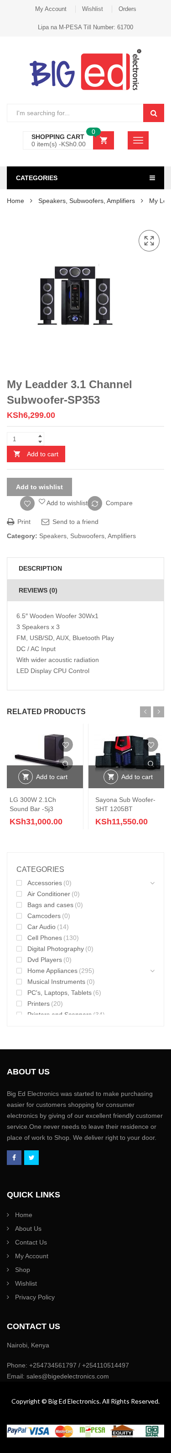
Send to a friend (74, 521)
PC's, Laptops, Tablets (59, 992)
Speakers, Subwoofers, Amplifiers (86, 200)
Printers (38, 1003)
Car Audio (41, 926)
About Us (28, 1228)
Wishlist (92, 8)
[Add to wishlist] (65, 744)
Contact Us (31, 1242)
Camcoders (44, 915)
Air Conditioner (48, 893)
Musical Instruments (56, 981)
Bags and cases (50, 904)
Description (40, 568)
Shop (22, 1269)
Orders (127, 8)
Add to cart (42, 454)
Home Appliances (52, 970)
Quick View (65, 763)
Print (23, 521)
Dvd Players (44, 959)
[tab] (85, 568)
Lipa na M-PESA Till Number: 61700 (85, 27)
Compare (119, 503)
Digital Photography (55, 948)
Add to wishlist (39, 487)
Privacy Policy (35, 1297)
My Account (51, 8)
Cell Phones (44, 937)
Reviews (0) (38, 590)
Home (15, 200)
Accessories (44, 883)
